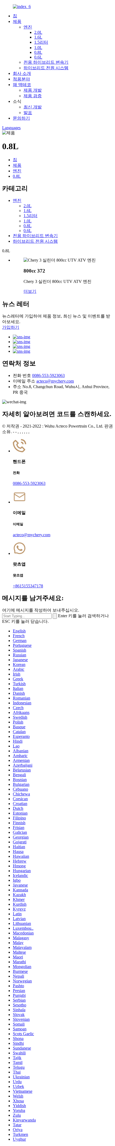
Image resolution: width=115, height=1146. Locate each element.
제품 (17, 21)
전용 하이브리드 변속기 (46, 62)
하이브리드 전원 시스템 (46, 68)
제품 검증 (33, 96)
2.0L (38, 32)
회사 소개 (22, 73)
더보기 (30, 291)
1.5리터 (41, 42)
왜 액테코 (22, 84)
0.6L (38, 57)
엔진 (28, 27)
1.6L (38, 37)
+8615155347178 (28, 586)
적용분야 (21, 79)
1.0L (38, 47)
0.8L (38, 52)
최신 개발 (33, 107)
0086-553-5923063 (48, 375)
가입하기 (10, 327)
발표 (28, 112)
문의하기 (21, 118)
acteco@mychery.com (55, 381)
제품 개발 (33, 90)
